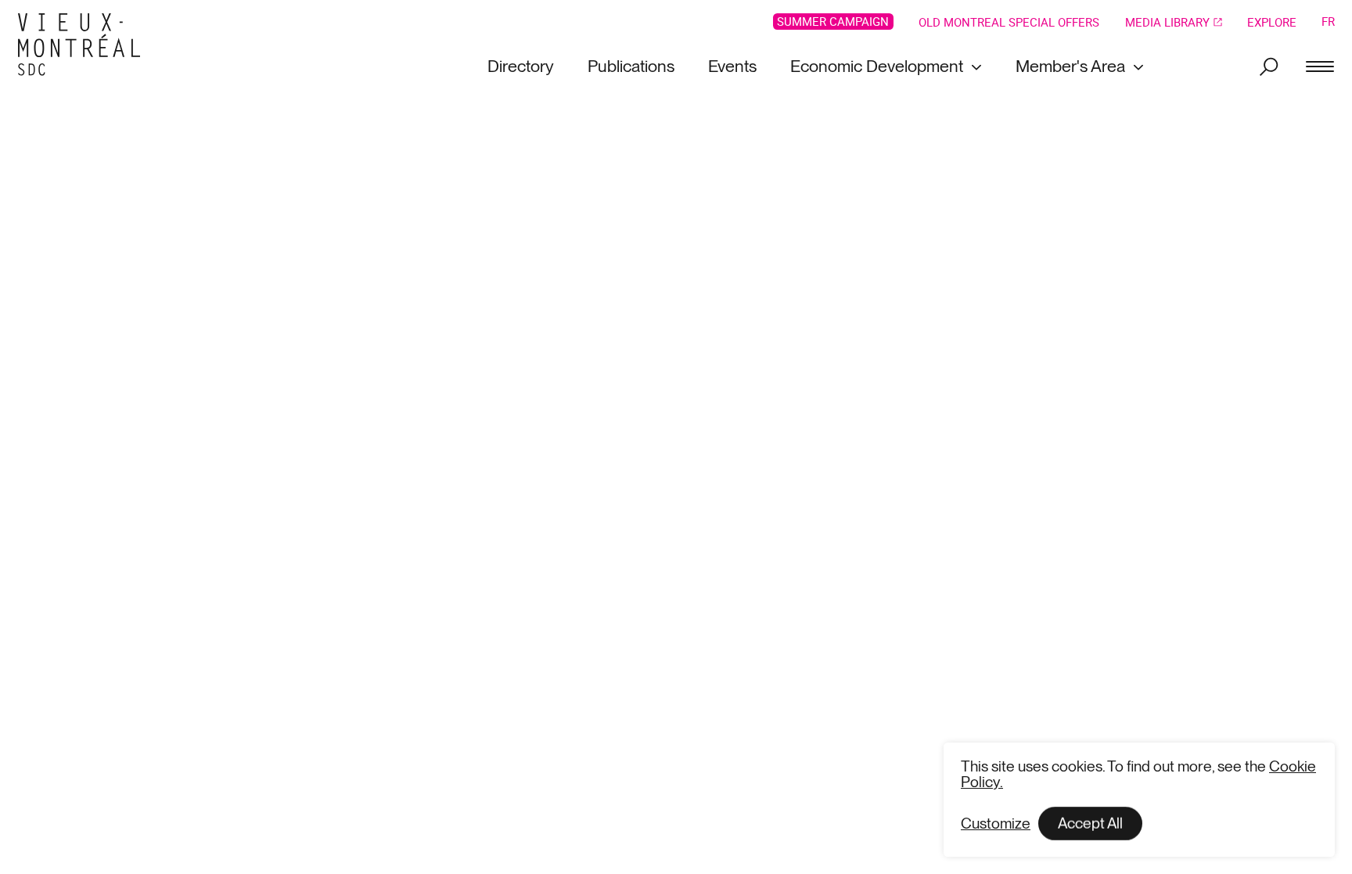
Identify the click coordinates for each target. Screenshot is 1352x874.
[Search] (1269, 66)
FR (1328, 21)
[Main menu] (1319, 66)
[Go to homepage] (85, 45)
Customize (995, 823)
